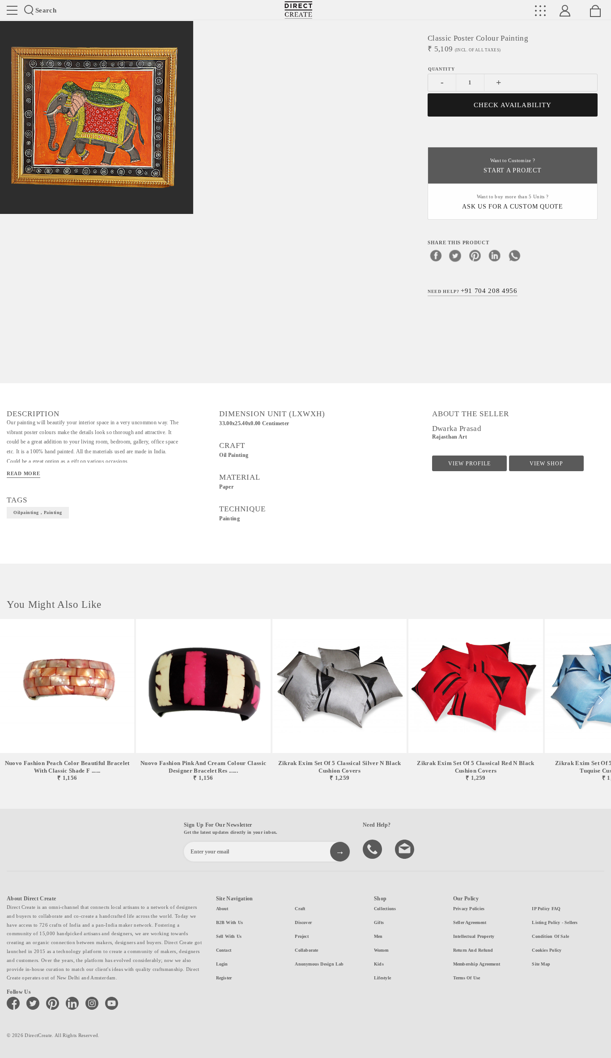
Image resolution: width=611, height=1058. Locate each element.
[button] (600, 700)
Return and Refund (473, 950)
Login (222, 964)
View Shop (546, 463)
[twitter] (455, 255)
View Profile (469, 463)
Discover (303, 922)
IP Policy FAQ (546, 908)
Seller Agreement (470, 922)
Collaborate (306, 950)
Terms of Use (466, 977)
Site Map (541, 964)
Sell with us (229, 936)
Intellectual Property (474, 936)
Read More (23, 473)
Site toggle (12, 10)
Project (302, 936)
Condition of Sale (550, 936)
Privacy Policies (469, 908)
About (222, 908)
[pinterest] (475, 255)
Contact (224, 950)
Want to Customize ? (512, 166)
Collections (385, 908)
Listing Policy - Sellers (554, 922)
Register (224, 977)
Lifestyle (382, 977)
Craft (300, 908)
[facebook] (436, 255)
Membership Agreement (476, 964)
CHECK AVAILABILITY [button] (513, 105)
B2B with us (229, 922)
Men (378, 936)
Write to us (405, 848)
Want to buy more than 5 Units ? (512, 202)
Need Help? (473, 290)
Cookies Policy (546, 950)
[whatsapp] (514, 255)
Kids (379, 964)
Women (381, 950)
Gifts (379, 922)
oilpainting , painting (37, 512)
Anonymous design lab (319, 964)
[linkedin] (495, 255)
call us (373, 848)
